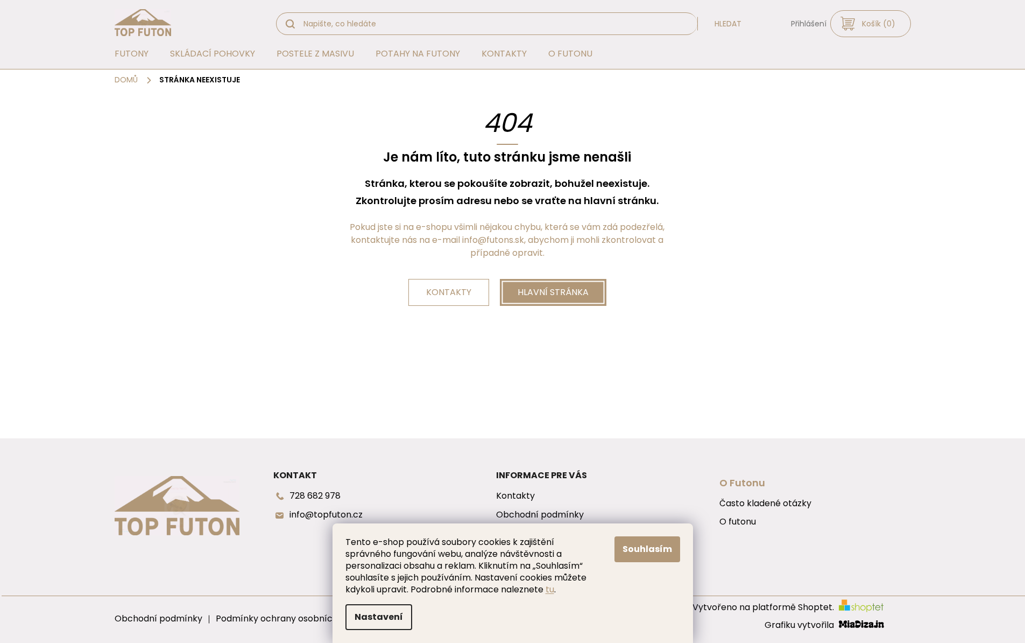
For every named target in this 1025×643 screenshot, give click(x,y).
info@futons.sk (493, 240)
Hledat (728, 23)
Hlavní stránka (553, 292)
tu (550, 589)
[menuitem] (131, 54)
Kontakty (448, 292)
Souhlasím (647, 549)
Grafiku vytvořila (800, 625)
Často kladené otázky (765, 503)
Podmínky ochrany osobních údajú (289, 618)
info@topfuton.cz (326, 515)
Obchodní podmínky (540, 515)
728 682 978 (315, 496)
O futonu (737, 522)
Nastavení (379, 617)
